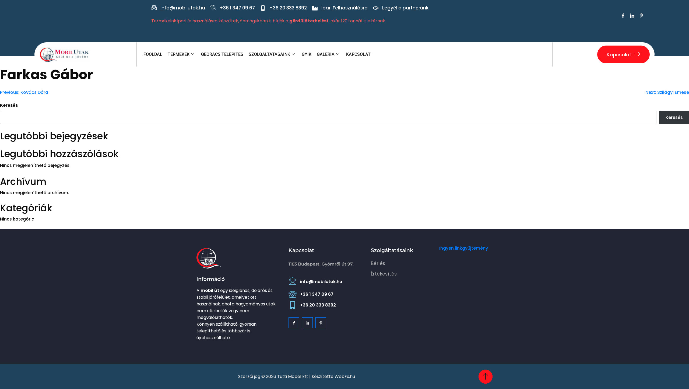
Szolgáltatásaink (269, 54)
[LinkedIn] (631, 16)
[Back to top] (486, 377)
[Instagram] (320, 322)
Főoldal (152, 54)
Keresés (9, 105)
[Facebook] (622, 16)
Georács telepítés (222, 54)
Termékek (178, 54)
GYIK (306, 54)
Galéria (326, 54)
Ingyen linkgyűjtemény (463, 248)
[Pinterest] (641, 16)
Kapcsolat (358, 54)
